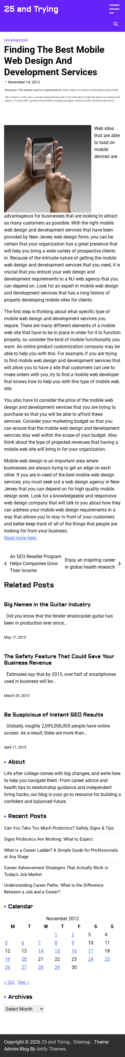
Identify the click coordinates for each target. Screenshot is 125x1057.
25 (107, 959)
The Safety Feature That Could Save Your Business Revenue (59, 659)
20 (24, 959)
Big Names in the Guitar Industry (47, 604)
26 (7, 967)
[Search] (115, 24)
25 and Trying (31, 9)
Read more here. (20, 538)
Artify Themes (51, 1049)
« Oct (9, 982)
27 (24, 967)
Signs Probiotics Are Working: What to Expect (48, 839)
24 (90, 959)
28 (40, 967)
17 (90, 951)
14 (40, 951)
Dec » (23, 982)
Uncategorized (16, 40)
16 (74, 951)
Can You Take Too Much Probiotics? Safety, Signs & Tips (59, 828)
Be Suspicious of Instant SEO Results (53, 714)
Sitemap (81, 1042)
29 (57, 967)
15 (57, 951)
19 (7, 959)
